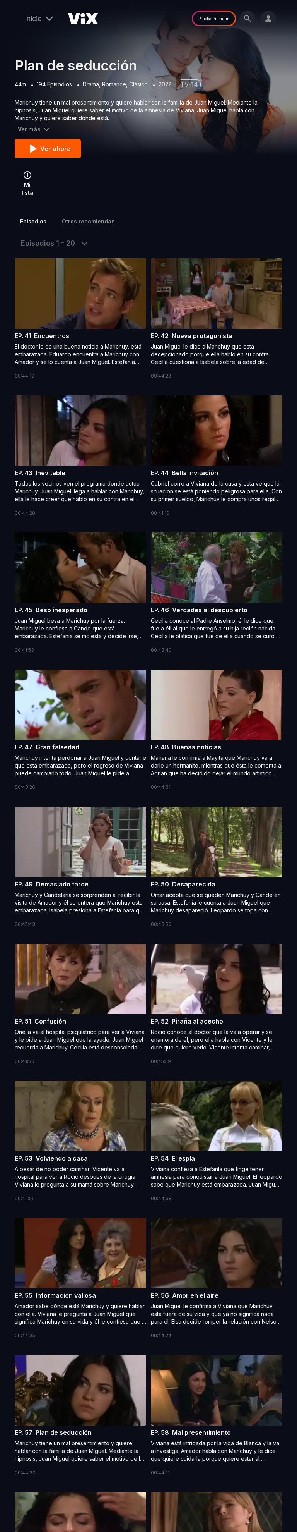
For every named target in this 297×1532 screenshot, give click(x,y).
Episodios (33, 221)
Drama (91, 84)
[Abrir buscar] (247, 18)
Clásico (138, 84)
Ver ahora (55, 149)
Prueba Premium (213, 18)
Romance (114, 84)
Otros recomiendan (88, 221)
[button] (80, 319)
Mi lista (27, 189)
